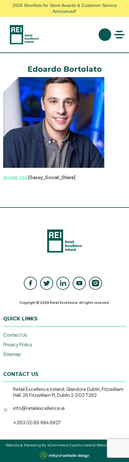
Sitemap (12, 354)
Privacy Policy (17, 345)
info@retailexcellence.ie (39, 408)
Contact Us (15, 335)
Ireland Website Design (103, 445)
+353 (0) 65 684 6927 (37, 423)
